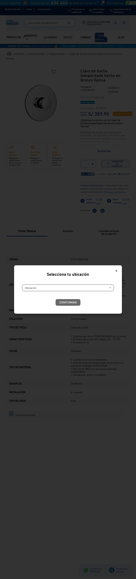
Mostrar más (104, 98)
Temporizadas (56, 5)
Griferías (19, 5)
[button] (91, 39)
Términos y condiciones (114, 169)
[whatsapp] (102, 188)
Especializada (36, 5)
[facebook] (94, 188)
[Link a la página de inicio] (9, 6)
